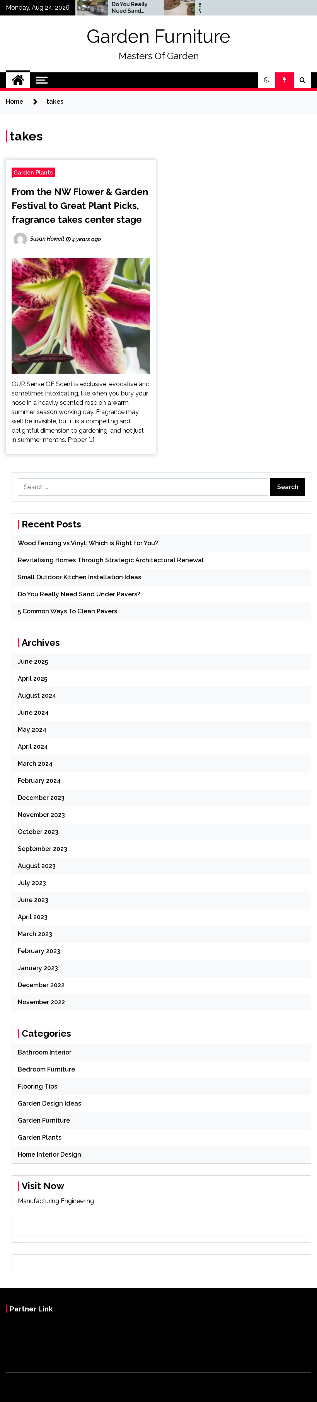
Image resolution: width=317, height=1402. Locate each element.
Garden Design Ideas (49, 1103)
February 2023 (39, 951)
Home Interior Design (49, 1154)
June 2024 (33, 712)
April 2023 (33, 917)
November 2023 (41, 814)
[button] (266, 80)
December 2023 (41, 797)
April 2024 (33, 746)
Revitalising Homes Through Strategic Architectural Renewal (111, 560)
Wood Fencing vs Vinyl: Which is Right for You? (88, 543)
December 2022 (41, 985)
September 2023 (42, 848)
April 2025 (32, 678)
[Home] (18, 80)
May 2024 (32, 729)
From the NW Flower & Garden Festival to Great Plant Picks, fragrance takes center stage (80, 205)
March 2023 (35, 934)
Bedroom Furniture (46, 1069)
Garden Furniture (158, 36)
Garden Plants (33, 172)
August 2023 (37, 866)
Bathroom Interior (45, 1052)
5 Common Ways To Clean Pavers (67, 611)
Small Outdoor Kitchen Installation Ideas (79, 577)
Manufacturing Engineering (56, 1201)
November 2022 (41, 1002)
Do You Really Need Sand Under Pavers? (117, 7)
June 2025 (33, 661)
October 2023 (38, 831)
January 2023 (38, 968)
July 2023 (32, 883)
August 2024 (37, 695)
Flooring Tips (37, 1086)
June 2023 (33, 900)
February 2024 (39, 780)
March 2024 (35, 763)
